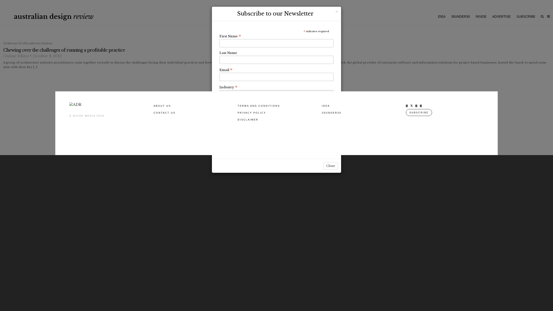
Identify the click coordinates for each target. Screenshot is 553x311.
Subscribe (419, 112)
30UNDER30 (331, 112)
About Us (162, 106)
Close (330, 166)
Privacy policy (252, 112)
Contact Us (164, 112)
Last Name (228, 53)
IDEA (326, 106)
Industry (228, 87)
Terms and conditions (259, 106)
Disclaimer (248, 119)
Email (225, 69)
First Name (230, 36)
